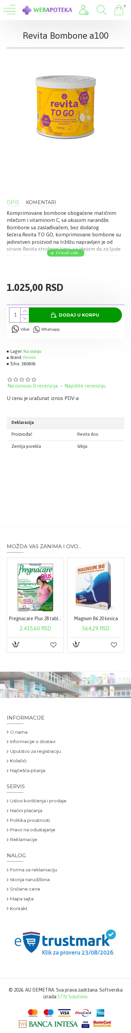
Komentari (41, 202)
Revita (29, 357)
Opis (13, 202)
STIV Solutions (72, 996)
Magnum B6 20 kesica (96, 618)
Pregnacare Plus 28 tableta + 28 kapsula (35, 618)
